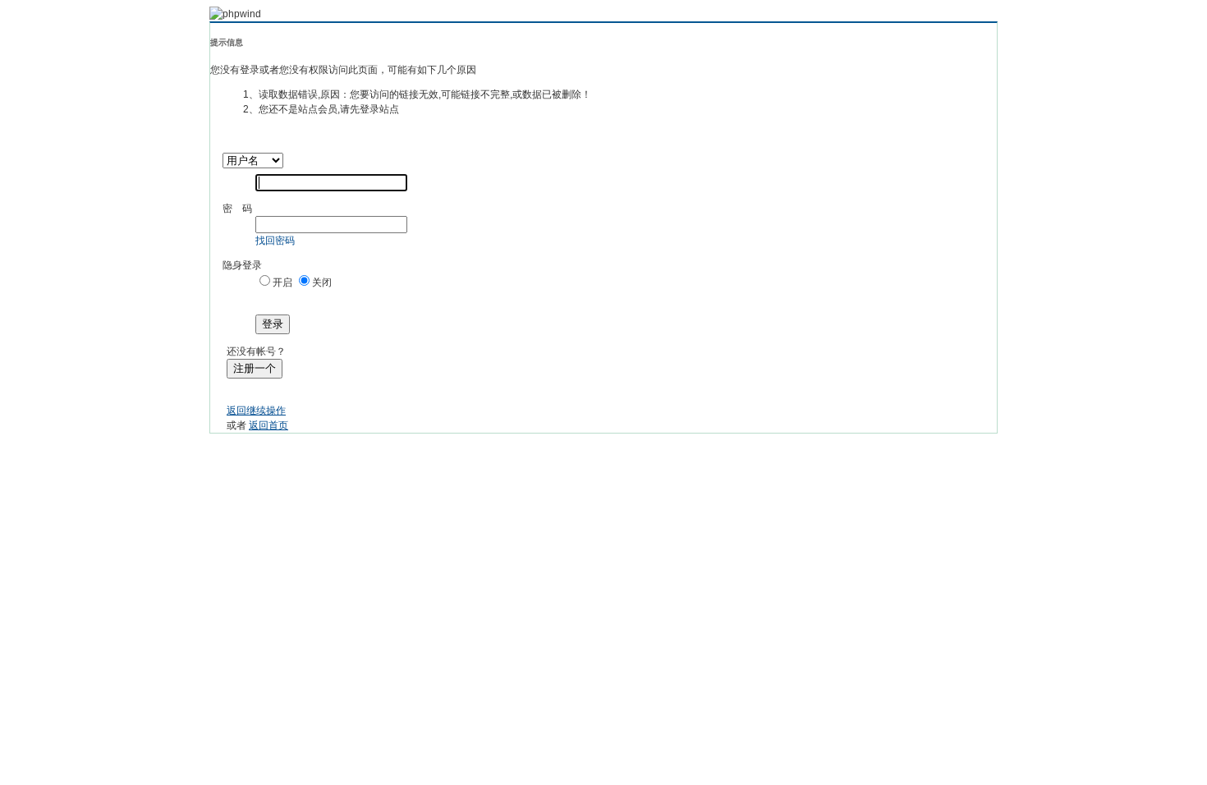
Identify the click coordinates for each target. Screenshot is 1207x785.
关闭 (322, 282)
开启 (282, 282)
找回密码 (275, 240)
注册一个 (254, 368)
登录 (272, 324)
